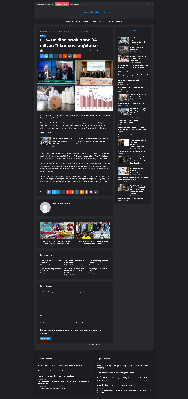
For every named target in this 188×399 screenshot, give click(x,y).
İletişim (119, 21)
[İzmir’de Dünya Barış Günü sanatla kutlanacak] (123, 171)
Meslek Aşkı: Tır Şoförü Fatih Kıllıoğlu (99, 270)
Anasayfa (69, 21)
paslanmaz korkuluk (94, 344)
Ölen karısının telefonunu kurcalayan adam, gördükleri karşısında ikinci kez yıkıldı (139, 160)
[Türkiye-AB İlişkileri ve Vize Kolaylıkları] (123, 97)
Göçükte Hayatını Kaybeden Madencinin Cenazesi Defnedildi (62, 141)
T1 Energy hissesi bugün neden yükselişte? (50, 261)
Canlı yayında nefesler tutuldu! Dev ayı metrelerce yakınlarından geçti (138, 143)
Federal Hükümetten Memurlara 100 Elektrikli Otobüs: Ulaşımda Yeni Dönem (132, 129)
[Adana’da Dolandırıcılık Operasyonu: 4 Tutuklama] (123, 58)
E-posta (43, 323)
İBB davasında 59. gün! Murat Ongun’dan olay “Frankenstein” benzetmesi (138, 112)
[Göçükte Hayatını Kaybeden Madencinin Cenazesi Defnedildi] (45, 141)
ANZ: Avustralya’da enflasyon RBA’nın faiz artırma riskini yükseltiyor (74, 270)
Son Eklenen (133, 31)
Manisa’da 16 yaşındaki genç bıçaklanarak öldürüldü (128, 121)
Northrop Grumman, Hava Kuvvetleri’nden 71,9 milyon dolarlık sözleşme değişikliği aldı (133, 67)
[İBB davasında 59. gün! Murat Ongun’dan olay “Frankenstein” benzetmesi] (123, 111)
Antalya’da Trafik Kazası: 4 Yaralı (130, 135)
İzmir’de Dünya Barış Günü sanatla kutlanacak (137, 170)
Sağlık (94, 21)
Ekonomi (86, 21)
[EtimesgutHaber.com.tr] (94, 12)
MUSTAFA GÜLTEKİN (49, 51)
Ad (41, 315)
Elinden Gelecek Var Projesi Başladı (137, 48)
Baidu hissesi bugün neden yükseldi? (98, 261)
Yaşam (111, 21)
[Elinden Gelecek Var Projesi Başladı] (123, 50)
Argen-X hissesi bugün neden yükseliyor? (50, 270)
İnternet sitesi (80, 323)
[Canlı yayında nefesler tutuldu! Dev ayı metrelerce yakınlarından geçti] (123, 142)
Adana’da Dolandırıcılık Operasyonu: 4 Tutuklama (84, 4)
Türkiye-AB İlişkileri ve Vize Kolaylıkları (138, 96)
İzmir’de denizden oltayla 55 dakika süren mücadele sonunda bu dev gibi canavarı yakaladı (138, 189)
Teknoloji (102, 21)
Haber (78, 21)
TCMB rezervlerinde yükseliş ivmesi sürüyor (74, 261)
